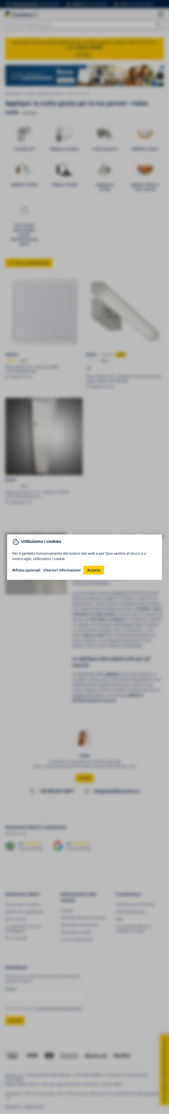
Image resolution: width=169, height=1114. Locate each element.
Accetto (93, 570)
